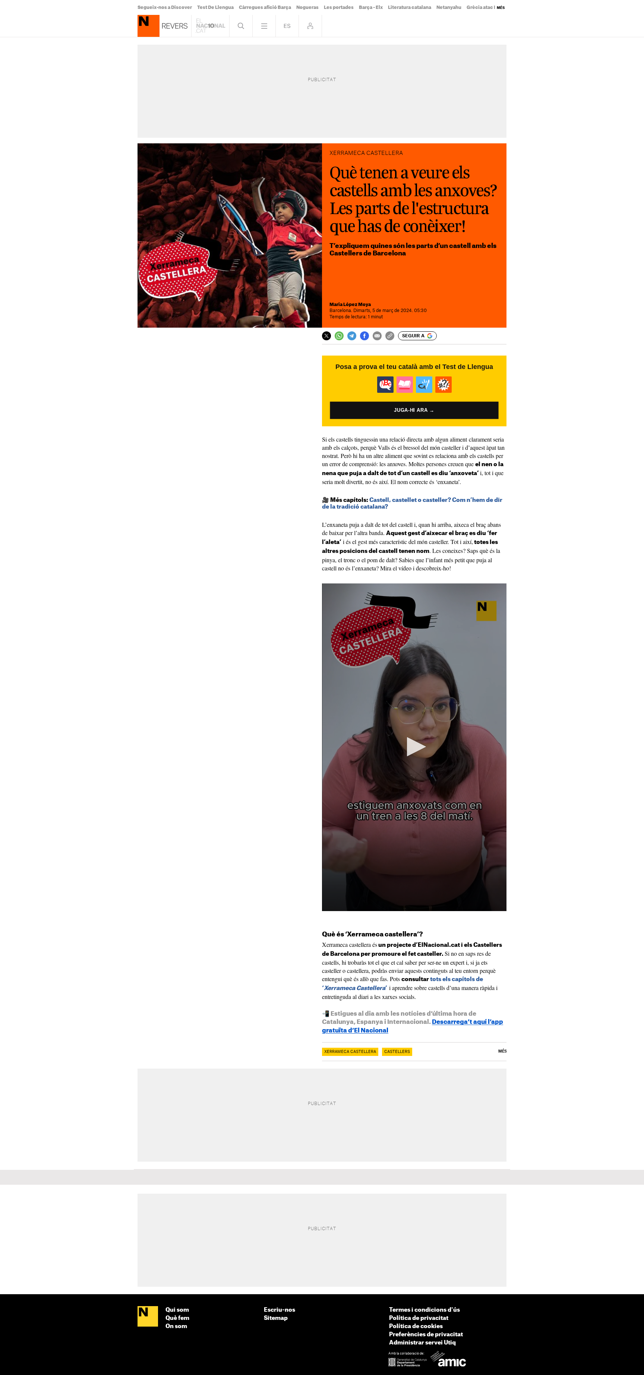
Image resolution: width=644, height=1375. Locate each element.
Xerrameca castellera (350, 1052)
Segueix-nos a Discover (165, 7)
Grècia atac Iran (485, 7)
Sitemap (276, 1318)
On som (176, 1326)
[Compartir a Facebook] (364, 335)
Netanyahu (448, 7)
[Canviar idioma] (287, 26)
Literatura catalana (409, 7)
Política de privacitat (418, 1318)
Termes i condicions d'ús (424, 1310)
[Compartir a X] (326, 335)
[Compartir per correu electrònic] (377, 335)
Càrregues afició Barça (265, 7)
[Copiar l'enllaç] (389, 335)
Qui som (177, 1310)
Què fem (177, 1318)
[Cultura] (149, 26)
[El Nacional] (148, 1317)
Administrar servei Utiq (422, 1343)
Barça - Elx (371, 7)
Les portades (339, 7)
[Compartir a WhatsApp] (339, 335)
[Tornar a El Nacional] (210, 26)
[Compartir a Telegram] (351, 335)
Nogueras (307, 7)
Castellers (397, 1052)
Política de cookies (416, 1326)
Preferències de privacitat (426, 1334)
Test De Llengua (215, 7)
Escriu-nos (279, 1310)
